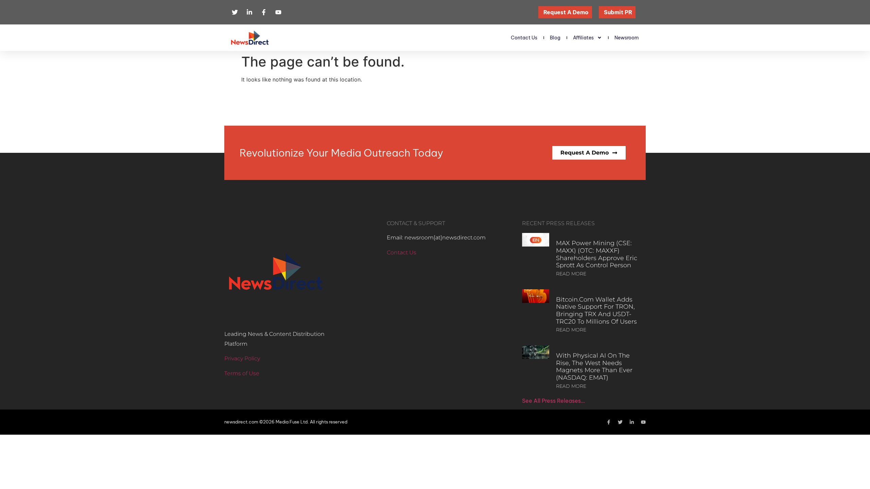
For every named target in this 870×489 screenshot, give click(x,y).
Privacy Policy (242, 358)
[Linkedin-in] (631, 422)
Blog (555, 38)
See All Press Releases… (553, 400)
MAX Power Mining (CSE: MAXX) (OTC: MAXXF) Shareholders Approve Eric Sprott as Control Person (596, 254)
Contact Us (524, 38)
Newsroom (626, 38)
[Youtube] (643, 422)
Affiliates (583, 38)
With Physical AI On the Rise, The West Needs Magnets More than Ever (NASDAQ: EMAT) (594, 366)
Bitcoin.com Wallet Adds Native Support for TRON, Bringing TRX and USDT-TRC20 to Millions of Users (596, 310)
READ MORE (571, 274)
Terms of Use (241, 373)
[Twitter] (620, 422)
